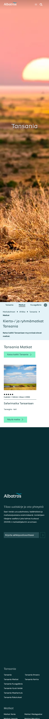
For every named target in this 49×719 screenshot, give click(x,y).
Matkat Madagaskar (33, 714)
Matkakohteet (9, 312)
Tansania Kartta (32, 679)
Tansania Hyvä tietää (13, 688)
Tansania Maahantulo (13, 693)
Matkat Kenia (10, 714)
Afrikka (22, 312)
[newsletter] (42, 535)
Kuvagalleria (35, 305)
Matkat (22, 305)
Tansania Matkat (11, 679)
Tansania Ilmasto (32, 675)
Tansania (9, 305)
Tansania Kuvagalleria (13, 684)
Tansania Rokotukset (13, 697)
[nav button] (45, 305)
